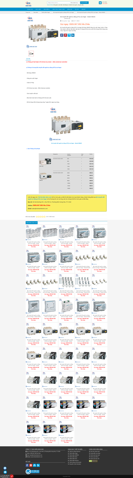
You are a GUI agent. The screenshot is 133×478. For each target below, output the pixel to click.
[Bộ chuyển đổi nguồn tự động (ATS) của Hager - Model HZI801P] (50, 379)
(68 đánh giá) (67, 18)
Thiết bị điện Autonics (74, 460)
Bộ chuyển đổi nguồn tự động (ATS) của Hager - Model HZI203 (33, 268)
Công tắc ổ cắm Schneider (75, 464)
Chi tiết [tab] (28, 58)
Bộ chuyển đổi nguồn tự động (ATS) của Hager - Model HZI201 (66, 268)
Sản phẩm (46, 9)
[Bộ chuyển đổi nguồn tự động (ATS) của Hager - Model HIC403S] (50, 428)
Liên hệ (83, 9)
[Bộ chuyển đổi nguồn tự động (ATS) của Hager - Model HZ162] (33, 282)
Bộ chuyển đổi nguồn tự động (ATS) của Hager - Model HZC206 (33, 243)
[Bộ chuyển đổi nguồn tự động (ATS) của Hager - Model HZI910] (50, 306)
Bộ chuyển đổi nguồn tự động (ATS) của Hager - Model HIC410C (83, 365)
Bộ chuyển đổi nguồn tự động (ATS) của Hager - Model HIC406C (33, 390)
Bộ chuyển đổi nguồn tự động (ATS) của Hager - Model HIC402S (66, 439)
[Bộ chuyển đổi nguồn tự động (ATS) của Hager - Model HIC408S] (83, 404)
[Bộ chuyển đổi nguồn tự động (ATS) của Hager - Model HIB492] (33, 330)
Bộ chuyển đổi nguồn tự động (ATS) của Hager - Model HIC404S (33, 439)
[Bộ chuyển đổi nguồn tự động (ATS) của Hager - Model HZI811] (83, 306)
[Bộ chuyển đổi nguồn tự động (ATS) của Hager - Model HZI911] (33, 306)
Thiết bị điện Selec (73, 456)
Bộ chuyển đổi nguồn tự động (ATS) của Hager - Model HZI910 (50, 317)
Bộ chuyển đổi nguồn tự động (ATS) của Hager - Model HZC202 (66, 243)
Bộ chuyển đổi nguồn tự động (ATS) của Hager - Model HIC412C (66, 365)
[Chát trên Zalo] (5, 468)
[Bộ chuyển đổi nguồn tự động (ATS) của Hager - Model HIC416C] (50, 355)
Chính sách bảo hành (95, 455)
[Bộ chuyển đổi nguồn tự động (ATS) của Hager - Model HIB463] (99, 330)
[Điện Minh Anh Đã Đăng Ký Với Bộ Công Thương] (45, 471)
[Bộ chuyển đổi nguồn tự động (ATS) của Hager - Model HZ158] (66, 282)
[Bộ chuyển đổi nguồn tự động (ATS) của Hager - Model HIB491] (50, 330)
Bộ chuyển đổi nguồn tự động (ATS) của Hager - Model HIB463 (99, 341)
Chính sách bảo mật (94, 458)
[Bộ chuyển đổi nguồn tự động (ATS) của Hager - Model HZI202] (50, 257)
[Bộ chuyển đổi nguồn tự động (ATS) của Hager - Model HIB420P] (99, 379)
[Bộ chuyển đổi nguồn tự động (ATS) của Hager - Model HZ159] (50, 282)
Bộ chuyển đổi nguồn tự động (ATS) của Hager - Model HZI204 (99, 243)
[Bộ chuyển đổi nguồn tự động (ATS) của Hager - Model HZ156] (99, 282)
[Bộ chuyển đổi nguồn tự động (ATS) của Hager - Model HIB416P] (33, 404)
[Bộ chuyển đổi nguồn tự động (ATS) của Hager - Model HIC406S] (99, 404)
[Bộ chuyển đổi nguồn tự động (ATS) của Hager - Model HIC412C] (66, 355)
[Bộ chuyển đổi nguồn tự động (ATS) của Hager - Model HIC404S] (33, 428)
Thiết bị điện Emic (73, 458)
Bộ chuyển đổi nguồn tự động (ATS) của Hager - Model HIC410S (66, 414)
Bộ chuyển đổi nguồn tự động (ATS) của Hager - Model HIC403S (50, 439)
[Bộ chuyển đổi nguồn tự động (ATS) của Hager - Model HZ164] (83, 257)
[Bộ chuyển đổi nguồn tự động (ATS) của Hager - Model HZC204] (50, 233)
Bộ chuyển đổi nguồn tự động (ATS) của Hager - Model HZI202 (50, 268)
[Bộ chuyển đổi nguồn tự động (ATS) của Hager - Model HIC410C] (83, 355)
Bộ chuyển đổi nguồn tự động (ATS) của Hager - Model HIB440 (33, 365)
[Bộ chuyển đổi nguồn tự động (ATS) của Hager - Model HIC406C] (33, 379)
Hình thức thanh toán (59, 9)
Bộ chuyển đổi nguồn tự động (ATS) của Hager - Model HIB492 (33, 341)
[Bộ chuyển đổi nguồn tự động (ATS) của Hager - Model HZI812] (66, 306)
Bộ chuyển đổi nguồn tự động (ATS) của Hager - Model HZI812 (66, 317)
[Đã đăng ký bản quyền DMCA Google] (93, 460)
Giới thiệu (38, 9)
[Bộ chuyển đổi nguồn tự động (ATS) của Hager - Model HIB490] (66, 330)
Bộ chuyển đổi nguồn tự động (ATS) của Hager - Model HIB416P (33, 414)
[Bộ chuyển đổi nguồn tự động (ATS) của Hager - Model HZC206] (33, 233)
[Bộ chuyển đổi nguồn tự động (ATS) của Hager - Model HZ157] (83, 282)
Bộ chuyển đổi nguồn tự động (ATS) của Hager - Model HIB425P (83, 390)
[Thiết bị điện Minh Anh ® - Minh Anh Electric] (36, 3)
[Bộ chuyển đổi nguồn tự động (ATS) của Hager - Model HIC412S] (50, 404)
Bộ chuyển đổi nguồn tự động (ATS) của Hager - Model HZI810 (99, 317)
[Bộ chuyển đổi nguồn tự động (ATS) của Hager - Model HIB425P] (83, 379)
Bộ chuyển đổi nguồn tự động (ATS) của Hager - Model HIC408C (99, 365)
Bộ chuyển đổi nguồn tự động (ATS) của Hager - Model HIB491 (50, 341)
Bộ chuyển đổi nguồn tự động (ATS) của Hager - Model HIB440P (66, 390)
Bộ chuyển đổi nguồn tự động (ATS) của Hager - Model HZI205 (83, 243)
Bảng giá (69, 9)
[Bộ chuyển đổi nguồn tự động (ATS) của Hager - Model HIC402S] (66, 428)
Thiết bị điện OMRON (74, 455)
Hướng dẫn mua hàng (95, 453)
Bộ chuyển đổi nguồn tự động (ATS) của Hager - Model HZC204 (50, 243)
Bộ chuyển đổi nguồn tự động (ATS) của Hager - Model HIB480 (83, 341)
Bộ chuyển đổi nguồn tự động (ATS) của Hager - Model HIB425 (66, 143)
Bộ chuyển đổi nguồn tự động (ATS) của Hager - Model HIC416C (50, 365)
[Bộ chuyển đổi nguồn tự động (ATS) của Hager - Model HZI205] (83, 233)
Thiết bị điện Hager (73, 453)
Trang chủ (30, 9)
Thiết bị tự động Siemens (74, 451)
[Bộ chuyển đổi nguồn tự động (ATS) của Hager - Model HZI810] (99, 306)
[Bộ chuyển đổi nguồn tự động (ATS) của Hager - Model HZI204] (99, 233)
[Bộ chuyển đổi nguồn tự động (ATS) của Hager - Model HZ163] (99, 257)
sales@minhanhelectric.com (36, 455)
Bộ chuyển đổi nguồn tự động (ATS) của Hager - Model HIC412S (50, 414)
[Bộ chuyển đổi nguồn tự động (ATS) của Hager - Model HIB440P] (66, 379)
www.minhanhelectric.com (36, 456)
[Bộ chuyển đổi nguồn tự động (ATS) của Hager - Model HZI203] (33, 257)
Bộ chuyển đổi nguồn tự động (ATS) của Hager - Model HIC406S (99, 414)
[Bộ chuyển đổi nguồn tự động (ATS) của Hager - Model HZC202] (66, 233)
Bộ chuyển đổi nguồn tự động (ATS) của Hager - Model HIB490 (66, 341)
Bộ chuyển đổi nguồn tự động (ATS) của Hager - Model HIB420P (99, 390)
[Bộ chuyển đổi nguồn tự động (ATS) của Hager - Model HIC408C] (99, 355)
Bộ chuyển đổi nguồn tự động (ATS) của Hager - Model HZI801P (50, 390)
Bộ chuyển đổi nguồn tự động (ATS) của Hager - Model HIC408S (83, 414)
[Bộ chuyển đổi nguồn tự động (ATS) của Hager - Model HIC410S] (66, 404)
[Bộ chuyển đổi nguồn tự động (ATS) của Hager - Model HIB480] (83, 330)
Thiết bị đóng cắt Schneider (75, 462)
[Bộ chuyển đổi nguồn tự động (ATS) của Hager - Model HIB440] (33, 355)
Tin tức (77, 9)
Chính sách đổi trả (94, 456)
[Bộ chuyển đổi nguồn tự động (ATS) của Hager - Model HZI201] (66, 257)
